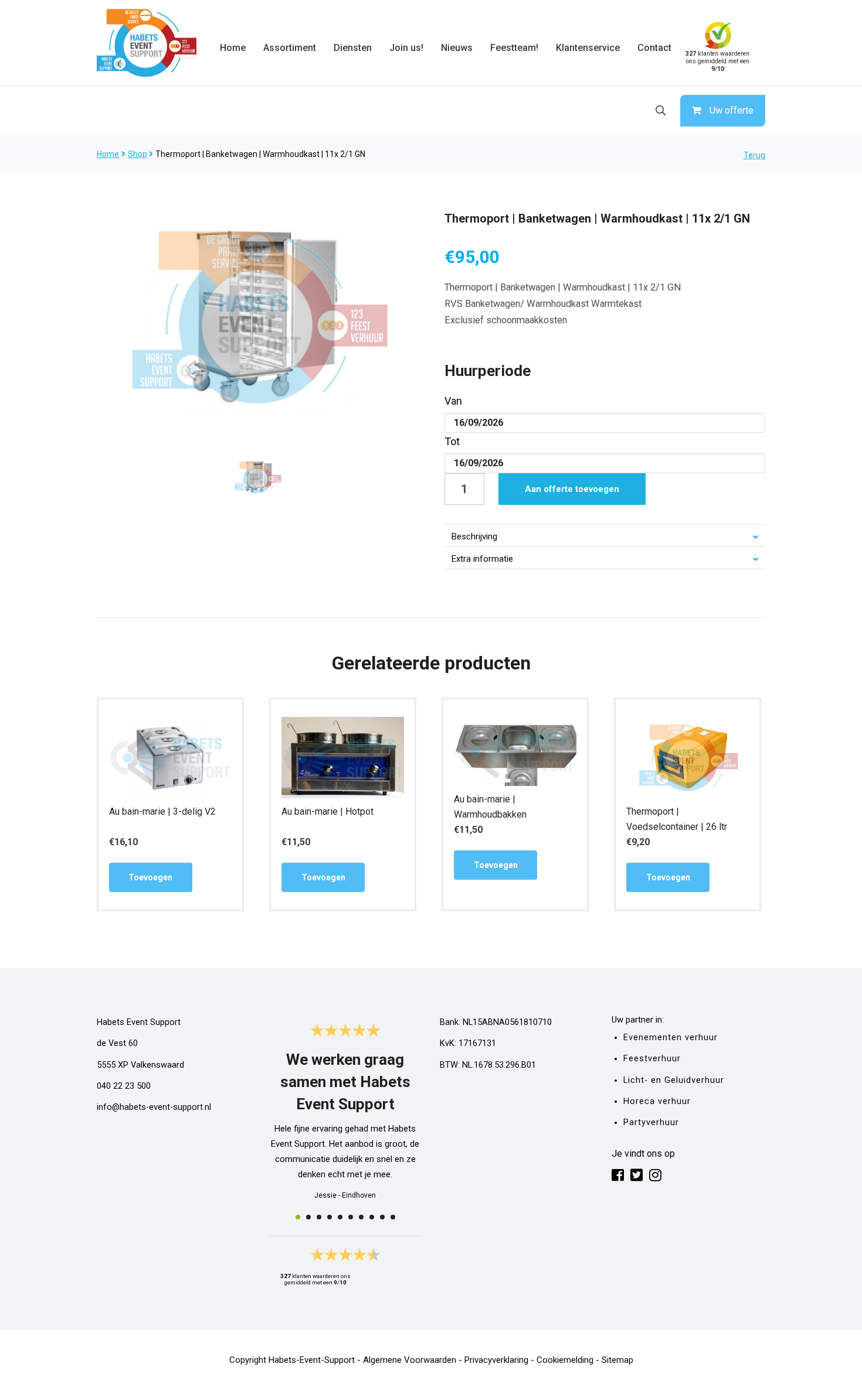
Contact (654, 47)
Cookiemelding (565, 1360)
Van (453, 401)
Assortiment (289, 47)
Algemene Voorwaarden (409, 1360)
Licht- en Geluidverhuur (673, 1080)
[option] (257, 315)
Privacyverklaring (496, 1360)
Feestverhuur (652, 1059)
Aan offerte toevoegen (572, 489)
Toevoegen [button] (150, 877)
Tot (452, 441)
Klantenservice (588, 47)
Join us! (406, 47)
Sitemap (617, 1360)
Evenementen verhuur (670, 1038)
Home (233, 47)
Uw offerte (732, 110)
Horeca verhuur (657, 1101)
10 (393, 1217)
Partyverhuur (651, 1122)
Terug (754, 155)
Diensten (353, 47)
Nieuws (457, 47)
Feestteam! (514, 47)
